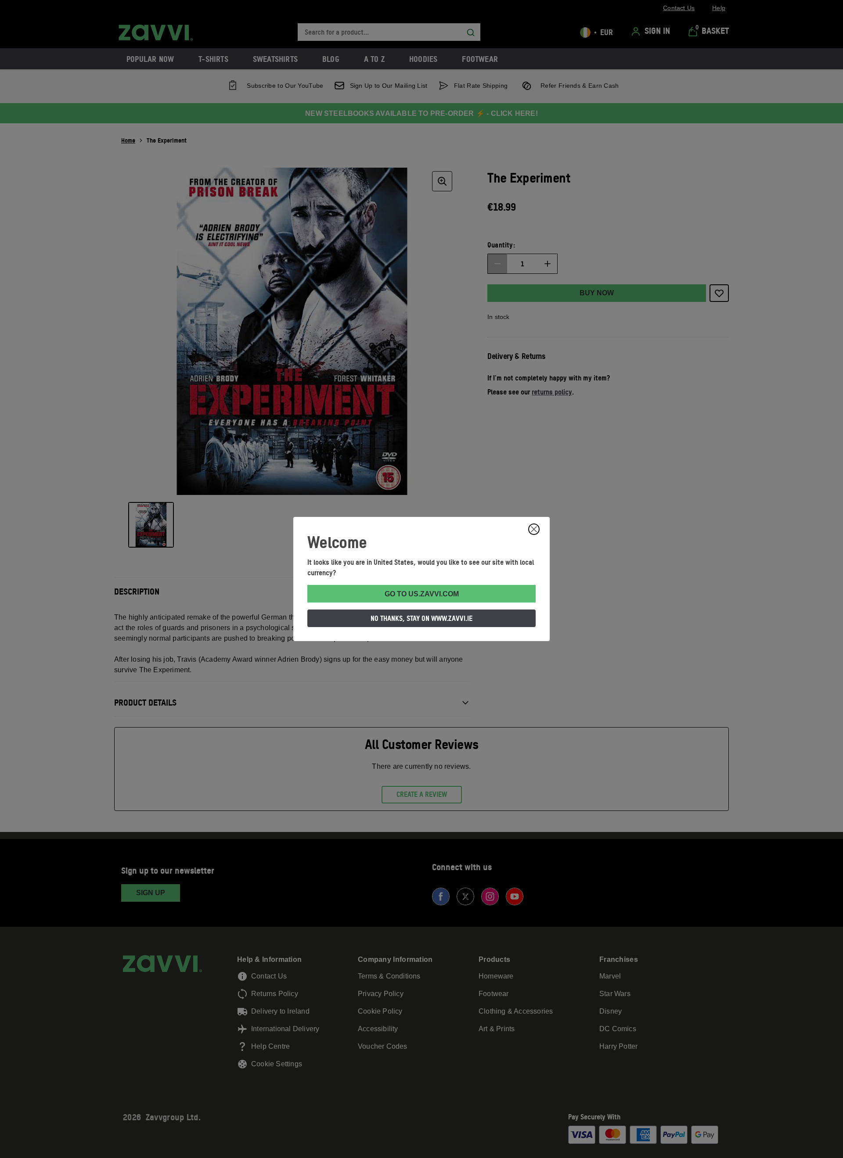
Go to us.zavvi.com (422, 594)
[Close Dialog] (534, 529)
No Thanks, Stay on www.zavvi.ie (421, 618)
